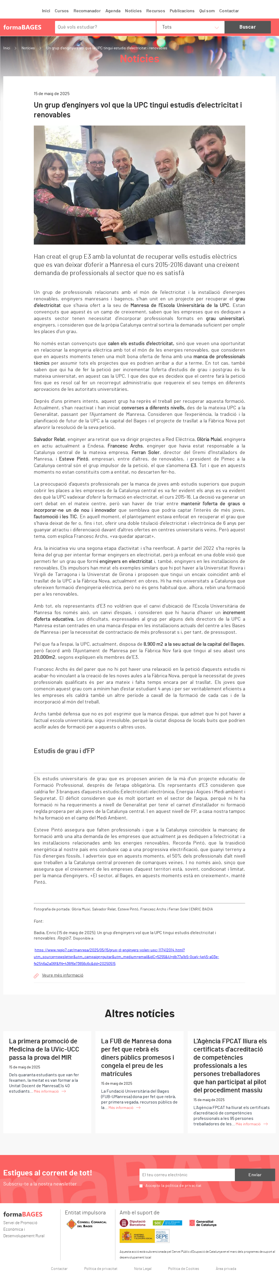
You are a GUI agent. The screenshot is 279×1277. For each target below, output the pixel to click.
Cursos (62, 11)
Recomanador (87, 11)
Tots (167, 27)
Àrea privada (226, 1269)
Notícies (133, 11)
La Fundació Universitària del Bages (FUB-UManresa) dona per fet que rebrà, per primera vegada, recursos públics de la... (139, 1074)
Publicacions (182, 11)
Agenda (112, 11)
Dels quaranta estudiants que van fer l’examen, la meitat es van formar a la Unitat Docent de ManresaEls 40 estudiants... (44, 1065)
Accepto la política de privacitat (173, 1186)
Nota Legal (142, 1269)
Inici (46, 11)
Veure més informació (62, 975)
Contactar (229, 11)
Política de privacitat (100, 1269)
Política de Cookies (183, 1269)
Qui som (207, 11)
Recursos (155, 11)
